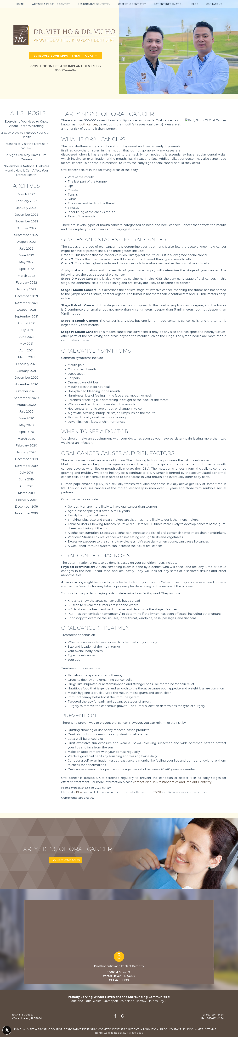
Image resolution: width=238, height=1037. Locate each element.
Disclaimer (195, 1029)
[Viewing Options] (6, 1030)
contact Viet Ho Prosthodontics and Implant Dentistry (172, 782)
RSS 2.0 (156, 792)
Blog (194, 4)
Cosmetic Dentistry (132, 4)
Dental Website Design (109, 1033)
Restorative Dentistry (94, 4)
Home (20, 4)
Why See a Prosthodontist (51, 4)
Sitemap (210, 1029)
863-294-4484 (119, 979)
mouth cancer (86, 124)
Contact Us (214, 4)
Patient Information (168, 4)
